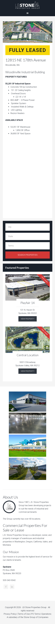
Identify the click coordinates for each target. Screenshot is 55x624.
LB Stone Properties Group (27, 5)
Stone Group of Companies (36, 617)
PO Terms (35, 614)
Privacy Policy (10, 614)
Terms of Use (24, 614)
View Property (27, 319)
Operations (46, 614)
